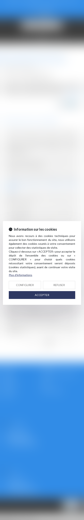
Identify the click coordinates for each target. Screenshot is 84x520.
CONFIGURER (25, 285)
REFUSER (59, 285)
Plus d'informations (20, 275)
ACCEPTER (42, 295)
